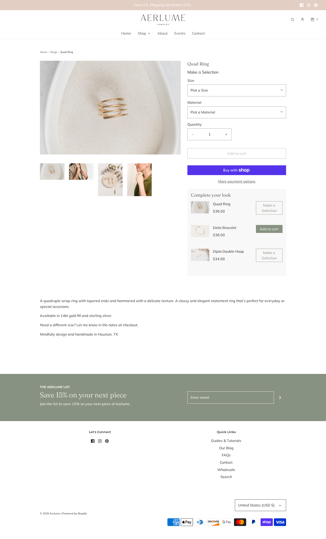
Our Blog (226, 448)
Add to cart (236, 153)
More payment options (236, 181)
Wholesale (226, 469)
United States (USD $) (256, 505)
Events (179, 33)
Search (226, 477)
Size (190, 80)
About (162, 33)
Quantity (194, 124)
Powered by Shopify (74, 513)
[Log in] (302, 19)
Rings (53, 52)
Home (126, 33)
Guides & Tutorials (226, 440)
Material (194, 102)
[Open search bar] (293, 19)
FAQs (226, 455)
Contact (198, 33)
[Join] (280, 397)
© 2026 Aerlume (50, 513)
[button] (52, 171)
